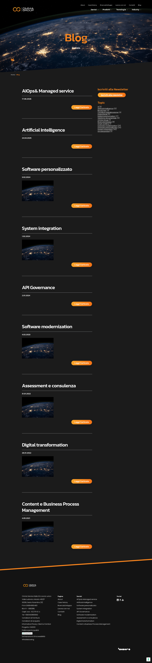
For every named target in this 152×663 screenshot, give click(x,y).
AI (98, 107)
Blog (139, 5)
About (83, 5)
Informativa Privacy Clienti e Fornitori (36, 624)
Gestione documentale (107, 118)
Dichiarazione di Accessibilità (33, 636)
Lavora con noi (120, 5)
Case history (92, 5)
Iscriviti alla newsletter (112, 94)
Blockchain (102, 110)
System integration (42, 228)
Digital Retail (102, 114)
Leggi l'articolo (81, 107)
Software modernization (47, 326)
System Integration (105, 129)
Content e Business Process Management (50, 507)
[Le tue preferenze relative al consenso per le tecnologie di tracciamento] (148, 659)
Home (13, 75)
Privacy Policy (28, 633)
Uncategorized (104, 131)
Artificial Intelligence (43, 130)
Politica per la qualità (30, 630)
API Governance (38, 287)
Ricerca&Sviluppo (106, 5)
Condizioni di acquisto (31, 621)
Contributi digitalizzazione (108, 112)
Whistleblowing (28, 639)
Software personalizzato (47, 169)
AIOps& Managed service (48, 90)
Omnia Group (103, 120)
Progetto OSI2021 (28, 627)
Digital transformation (45, 444)
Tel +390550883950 (30, 615)
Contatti (132, 5)
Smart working (103, 124)
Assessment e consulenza (49, 385)
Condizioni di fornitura (31, 618)
